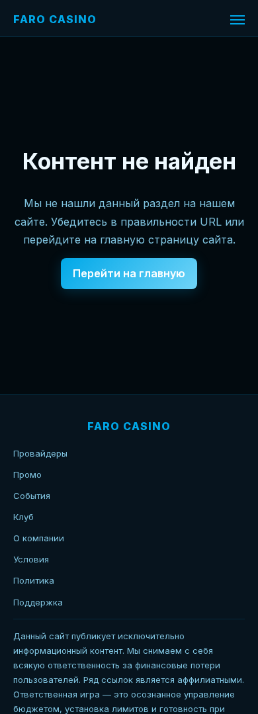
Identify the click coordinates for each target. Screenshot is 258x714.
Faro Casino (55, 19)
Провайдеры (40, 453)
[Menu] (237, 19)
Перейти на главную (129, 273)
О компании (38, 538)
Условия (31, 559)
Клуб (23, 517)
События (31, 495)
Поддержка (38, 602)
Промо (27, 474)
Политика (33, 580)
